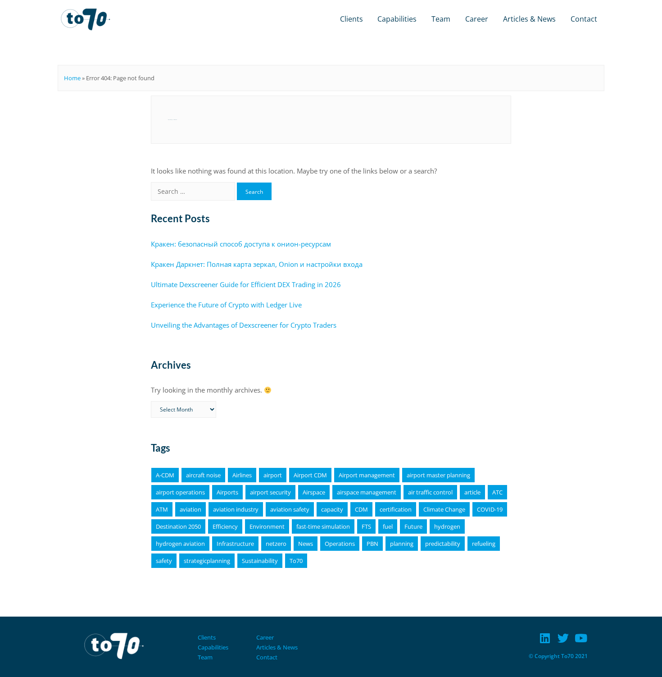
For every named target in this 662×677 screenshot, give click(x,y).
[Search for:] (194, 191)
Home (72, 78)
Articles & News (529, 19)
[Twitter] (563, 638)
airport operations (180, 492)
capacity (332, 509)
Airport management (367, 475)
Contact (584, 19)
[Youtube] (581, 638)
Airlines (242, 475)
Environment (267, 526)
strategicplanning (207, 561)
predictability (442, 544)
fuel (388, 526)
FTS (366, 526)
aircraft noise (203, 475)
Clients (351, 19)
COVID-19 (490, 509)
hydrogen (447, 526)
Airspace (314, 492)
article (472, 492)
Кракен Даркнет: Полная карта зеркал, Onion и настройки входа (257, 264)
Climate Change (444, 509)
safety (164, 561)
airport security (270, 492)
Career (476, 19)
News (305, 544)
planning (401, 544)
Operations (340, 544)
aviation (190, 509)
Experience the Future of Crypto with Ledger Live (226, 304)
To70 (296, 561)
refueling (483, 544)
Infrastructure (235, 544)
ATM (162, 509)
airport (272, 475)
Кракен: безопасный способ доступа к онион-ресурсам (241, 243)
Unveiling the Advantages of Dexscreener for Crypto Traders (243, 324)
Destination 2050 (178, 526)
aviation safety (289, 509)
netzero (276, 544)
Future (413, 526)
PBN (372, 544)
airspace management (366, 492)
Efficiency (225, 526)
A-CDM (165, 475)
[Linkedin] (545, 638)
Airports (227, 492)
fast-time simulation (323, 526)
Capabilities (397, 19)
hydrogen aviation (180, 544)
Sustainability (260, 561)
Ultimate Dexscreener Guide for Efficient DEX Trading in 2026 (246, 284)
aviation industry (235, 509)
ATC (497, 492)
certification (396, 509)
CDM (361, 509)
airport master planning (438, 475)
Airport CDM (310, 475)
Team (440, 19)
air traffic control (430, 492)
